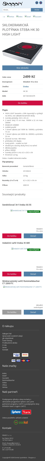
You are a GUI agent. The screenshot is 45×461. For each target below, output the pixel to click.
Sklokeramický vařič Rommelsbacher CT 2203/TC (21, 282)
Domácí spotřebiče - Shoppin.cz (12, 4)
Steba (26, 86)
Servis (4, 347)
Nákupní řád (6, 334)
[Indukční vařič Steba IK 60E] (22, 248)
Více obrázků (22, 67)
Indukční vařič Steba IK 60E (16, 243)
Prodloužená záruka (9, 343)
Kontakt (5, 350)
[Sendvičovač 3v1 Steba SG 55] (22, 210)
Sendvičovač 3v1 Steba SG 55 (16, 205)
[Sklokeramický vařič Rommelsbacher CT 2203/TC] (22, 287)
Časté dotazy (7, 340)
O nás (4, 345)
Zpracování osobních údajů (12, 336)
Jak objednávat (7, 338)
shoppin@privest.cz (13, 443)
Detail (33, 235)
